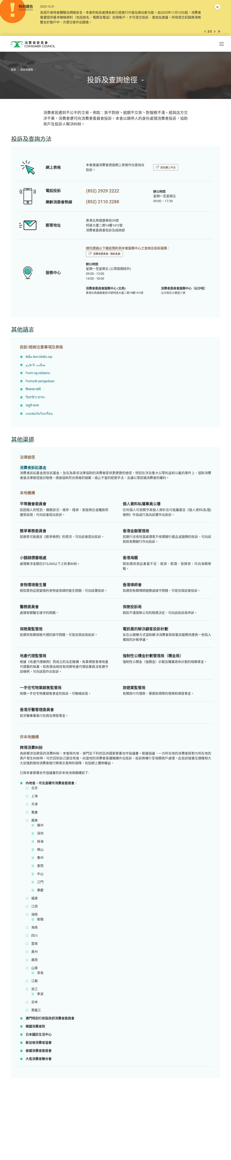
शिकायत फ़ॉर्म (33, 389)
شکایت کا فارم (35, 365)
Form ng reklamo (38, 373)
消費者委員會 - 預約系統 (106, 253)
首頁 (13, 69)
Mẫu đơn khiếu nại (39, 356)
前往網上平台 (168, 167)
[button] (205, 31)
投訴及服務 (26, 69)
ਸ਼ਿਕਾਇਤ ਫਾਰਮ (35, 397)
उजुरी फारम (32, 405)
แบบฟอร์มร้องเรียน (39, 413)
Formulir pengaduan (40, 381)
